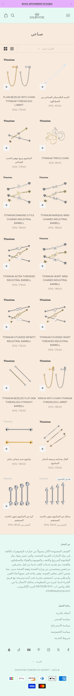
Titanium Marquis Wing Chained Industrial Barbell (55, 219)
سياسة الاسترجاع (60, 625)
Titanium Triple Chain (55, 158)
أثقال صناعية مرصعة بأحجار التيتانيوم (55, 461)
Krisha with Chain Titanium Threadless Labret (55, 400)
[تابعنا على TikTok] (19, 650)
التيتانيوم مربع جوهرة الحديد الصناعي (19, 160)
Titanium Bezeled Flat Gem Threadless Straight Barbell (19, 402)
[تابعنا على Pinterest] (39, 650)
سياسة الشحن (62, 619)
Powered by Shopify (38, 670)
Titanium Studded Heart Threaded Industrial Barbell (55, 341)
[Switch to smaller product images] (5, 49)
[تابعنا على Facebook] (68, 650)
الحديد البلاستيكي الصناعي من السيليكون (55, 99)
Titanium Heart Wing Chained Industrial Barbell (55, 280)
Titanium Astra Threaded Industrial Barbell (19, 278)
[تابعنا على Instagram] (48, 650)
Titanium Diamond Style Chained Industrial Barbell (19, 219)
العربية (39, 661)
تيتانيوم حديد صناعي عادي (19, 459)
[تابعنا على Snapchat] (9, 650)
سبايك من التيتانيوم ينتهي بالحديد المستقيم (55, 518)
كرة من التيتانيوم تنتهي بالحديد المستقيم (19, 518)
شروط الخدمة (62, 638)
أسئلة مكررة (63, 613)
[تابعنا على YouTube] (29, 650)
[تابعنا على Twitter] (58, 650)
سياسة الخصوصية (60, 631)
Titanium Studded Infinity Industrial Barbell (19, 339)
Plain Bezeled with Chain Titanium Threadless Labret (19, 101)
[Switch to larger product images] (12, 49)
